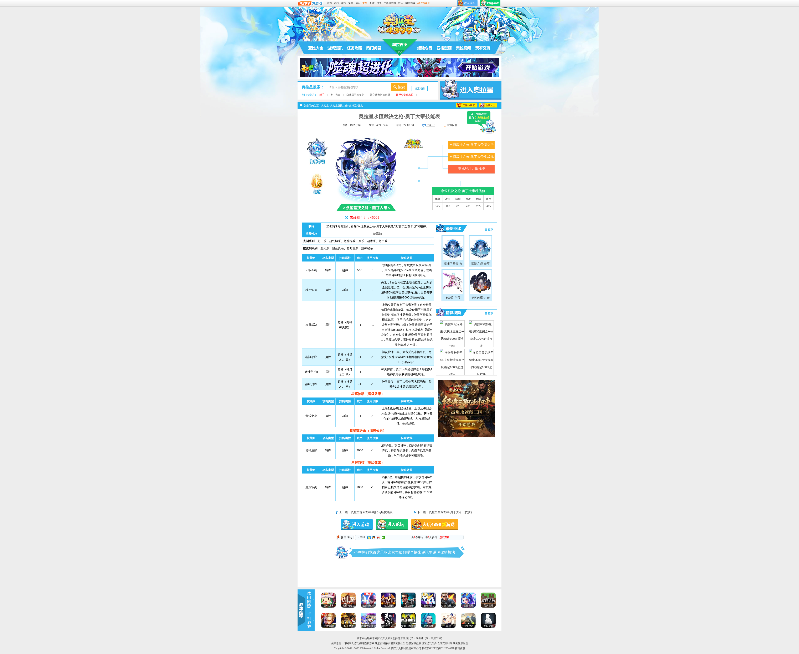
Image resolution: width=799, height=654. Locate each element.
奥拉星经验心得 (425, 47)
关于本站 (362, 638)
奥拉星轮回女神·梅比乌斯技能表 (372, 512)
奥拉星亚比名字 (488, 105)
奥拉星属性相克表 (466, 105)
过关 (379, 3)
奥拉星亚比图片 (489, 229)
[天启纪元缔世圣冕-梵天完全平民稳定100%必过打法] (481, 362)
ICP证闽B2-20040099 (443, 648)
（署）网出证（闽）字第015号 (425, 638)
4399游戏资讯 (310, 599)
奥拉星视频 (463, 47)
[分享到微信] (383, 537)
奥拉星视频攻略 (449, 312)
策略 (350, 3)
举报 (343, 3)
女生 (364, 3)
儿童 (372, 3)
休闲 (357, 3)
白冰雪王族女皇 (355, 94)
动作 (336, 3)
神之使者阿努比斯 (380, 94)
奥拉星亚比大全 (315, 47)
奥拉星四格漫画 (444, 47)
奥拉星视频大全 (489, 313)
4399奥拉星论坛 (483, 47)
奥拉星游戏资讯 (335, 47)
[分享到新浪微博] (378, 537)
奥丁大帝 (335, 94)
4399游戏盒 (423, 3)
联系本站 (372, 638)
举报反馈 (452, 125)
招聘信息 (460, 648)
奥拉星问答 (374, 47)
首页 (329, 3)
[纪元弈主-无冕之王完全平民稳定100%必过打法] (452, 333)
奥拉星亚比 (449, 228)
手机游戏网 (390, 3)
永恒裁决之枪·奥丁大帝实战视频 (471, 158)
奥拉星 (399, 47)
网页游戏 (410, 3)
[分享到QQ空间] (369, 537)
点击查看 (444, 537)
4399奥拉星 (399, 23)
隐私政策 (403, 638)
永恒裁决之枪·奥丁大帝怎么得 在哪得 (471, 146)
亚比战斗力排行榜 (471, 169)
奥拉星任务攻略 (354, 47)
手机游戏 (310, 620)
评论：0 (430, 125)
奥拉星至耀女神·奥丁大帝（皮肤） (451, 512)
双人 (400, 3)
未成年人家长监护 (388, 638)
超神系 (353, 105)
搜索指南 (420, 88)
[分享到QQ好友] (374, 537)
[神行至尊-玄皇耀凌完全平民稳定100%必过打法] (452, 362)
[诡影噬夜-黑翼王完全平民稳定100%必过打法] (481, 333)
